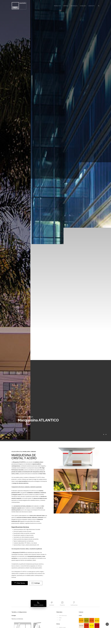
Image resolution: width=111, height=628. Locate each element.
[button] (21, 583)
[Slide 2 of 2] (55, 220)
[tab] (38, 603)
